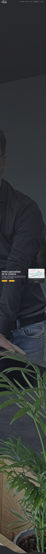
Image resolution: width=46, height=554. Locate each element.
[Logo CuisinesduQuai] (4, 0)
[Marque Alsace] (42, 1)
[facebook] (39, 1)
